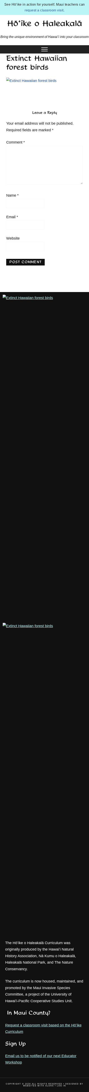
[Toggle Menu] (44, 49)
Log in (61, 1086)
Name (12, 195)
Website (13, 238)
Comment (15, 142)
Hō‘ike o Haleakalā (44, 24)
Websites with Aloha (38, 1086)
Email (12, 217)
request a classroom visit (44, 10)
